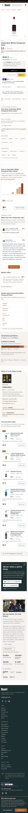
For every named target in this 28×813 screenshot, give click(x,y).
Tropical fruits (13, 151)
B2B (2, 754)
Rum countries (4, 732)
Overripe (22, 151)
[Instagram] (5, 701)
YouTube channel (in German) (11, 652)
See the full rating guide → (8, 179)
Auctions (3, 714)
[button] (14, 25)
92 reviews (18, 539)
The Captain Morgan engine (10, 401)
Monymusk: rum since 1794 (10, 399)
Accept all (20, 810)
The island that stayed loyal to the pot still (13, 410)
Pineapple (5, 151)
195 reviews (18, 459)
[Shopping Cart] (25, 5)
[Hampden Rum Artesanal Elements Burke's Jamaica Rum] (6, 493)
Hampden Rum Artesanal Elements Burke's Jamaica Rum (18, 491)
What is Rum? (4, 724)
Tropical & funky (6, 125)
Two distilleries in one (8, 403)
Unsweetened (5, 315)
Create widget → (19, 328)
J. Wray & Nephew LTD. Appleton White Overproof (18, 454)
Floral (11, 142)
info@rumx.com (5, 697)
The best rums (4, 712)
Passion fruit (5, 142)
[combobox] (17, 5)
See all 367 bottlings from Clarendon (14, 553)
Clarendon (5, 310)
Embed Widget (4, 756)
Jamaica (4, 305)
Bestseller (3, 710)
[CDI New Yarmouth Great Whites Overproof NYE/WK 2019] (6, 514)
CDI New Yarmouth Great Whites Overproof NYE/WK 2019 (18, 512)
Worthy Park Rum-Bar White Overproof (17, 434)
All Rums (3, 708)
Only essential (8, 810)
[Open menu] (2, 5)
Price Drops (4, 742)
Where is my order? (6, 764)
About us (3, 748)
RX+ (2, 758)
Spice (9, 155)
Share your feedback (6, 766)
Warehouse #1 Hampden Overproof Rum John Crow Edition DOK (17, 533)
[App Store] (2, 793)
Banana (4, 138)
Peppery (14, 155)
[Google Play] (6, 793)
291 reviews (18, 477)
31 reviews (18, 517)
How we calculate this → (7, 286)
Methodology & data (6, 750)
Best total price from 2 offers (10, 65)
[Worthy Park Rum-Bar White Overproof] (6, 436)
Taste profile (8, 99)
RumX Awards (4, 716)
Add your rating (20, 207)
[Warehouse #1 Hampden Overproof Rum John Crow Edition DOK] (6, 535)
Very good (9, 48)
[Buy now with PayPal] (22, 75)
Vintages (3, 738)
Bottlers (3, 736)
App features (4, 752)
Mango (11, 138)
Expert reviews (4, 728)
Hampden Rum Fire (16, 471)
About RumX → (9, 648)
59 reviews (18, 496)
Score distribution (16, 99)
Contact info (4, 768)
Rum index (3, 740)
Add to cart (14, 70)
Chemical (23, 138)
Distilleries (3, 734)
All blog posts (4, 730)
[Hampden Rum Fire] (6, 474)
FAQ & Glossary (5, 726)
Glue (17, 138)
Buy (2, 99)
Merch (2, 718)
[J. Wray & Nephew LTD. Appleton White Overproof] (6, 456)
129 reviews (18, 439)
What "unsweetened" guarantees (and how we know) (13, 415)
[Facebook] (2, 701)
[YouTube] (9, 701)
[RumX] (8, 5)
